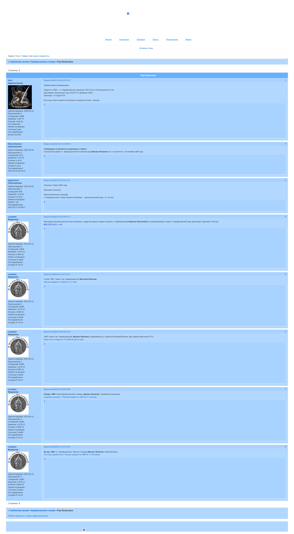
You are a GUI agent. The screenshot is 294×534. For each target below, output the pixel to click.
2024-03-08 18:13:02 (61, 332)
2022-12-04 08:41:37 (61, 217)
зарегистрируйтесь (41, 56)
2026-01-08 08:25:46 (61, 389)
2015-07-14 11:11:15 (61, 180)
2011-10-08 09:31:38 (61, 80)
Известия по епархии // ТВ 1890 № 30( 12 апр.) (64, 339)
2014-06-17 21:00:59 (61, 144)
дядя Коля (13, 180)
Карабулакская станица (43, 62)
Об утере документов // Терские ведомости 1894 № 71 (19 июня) (72, 455)
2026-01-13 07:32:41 (61, 447)
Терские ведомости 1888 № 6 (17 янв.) (60, 282)
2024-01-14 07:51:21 (61, 274)
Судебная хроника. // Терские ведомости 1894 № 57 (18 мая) (70, 397)
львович (12, 217)
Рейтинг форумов (15, 516)
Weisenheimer (15, 144)
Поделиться (48, 80)
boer (10, 80)
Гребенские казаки (19, 62)
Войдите (25, 56)
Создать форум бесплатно (36, 516)
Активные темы (146, 48)
